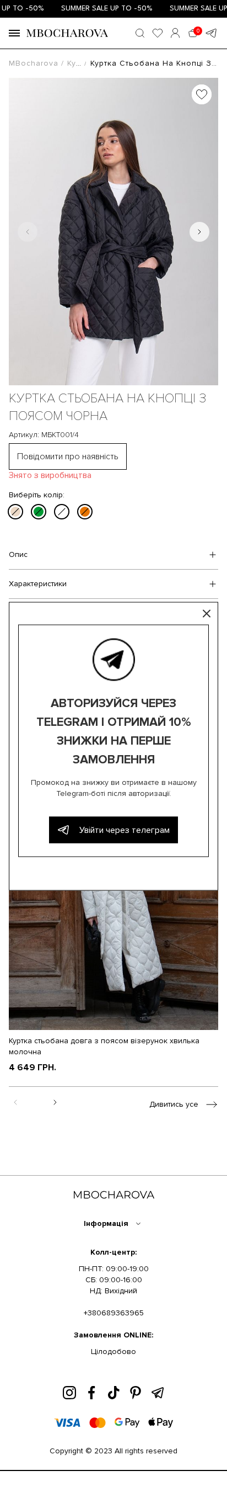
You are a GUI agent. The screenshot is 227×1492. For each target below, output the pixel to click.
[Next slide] (199, 232)
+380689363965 (114, 1313)
